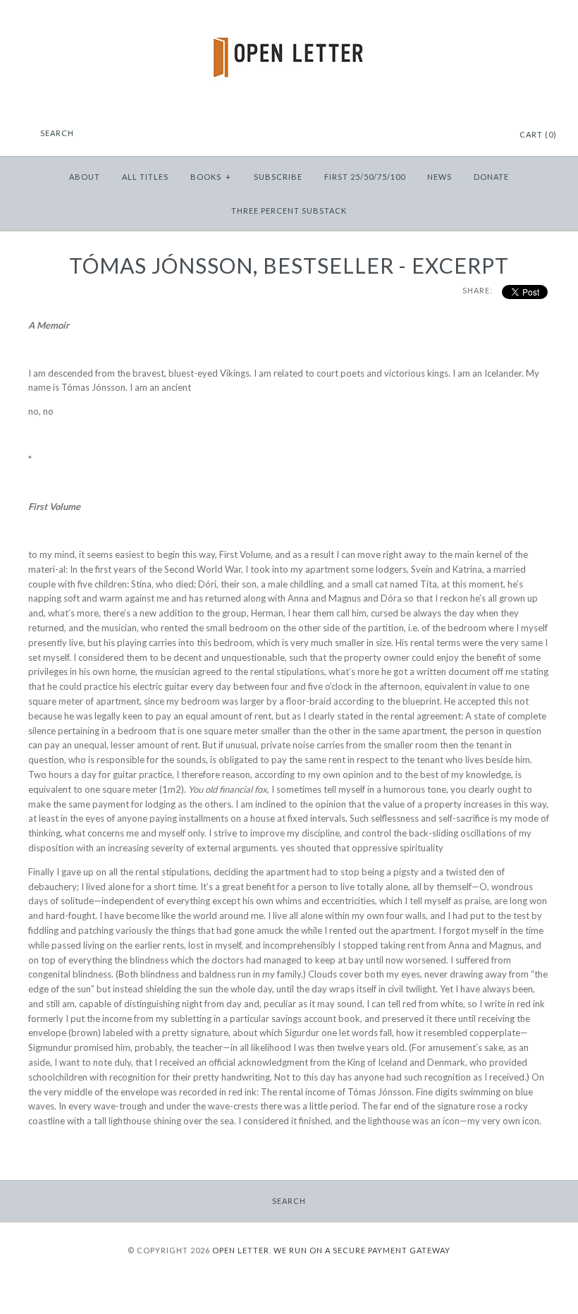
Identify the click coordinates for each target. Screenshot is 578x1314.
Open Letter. (241, 1250)
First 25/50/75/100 (364, 176)
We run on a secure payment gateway (361, 1250)
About (84, 176)
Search (289, 1200)
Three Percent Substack (289, 210)
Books (210, 176)
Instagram (471, 135)
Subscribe (278, 176)
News (439, 176)
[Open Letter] (289, 21)
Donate (491, 176)
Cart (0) (538, 134)
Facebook (453, 135)
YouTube (488, 135)
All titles (145, 176)
